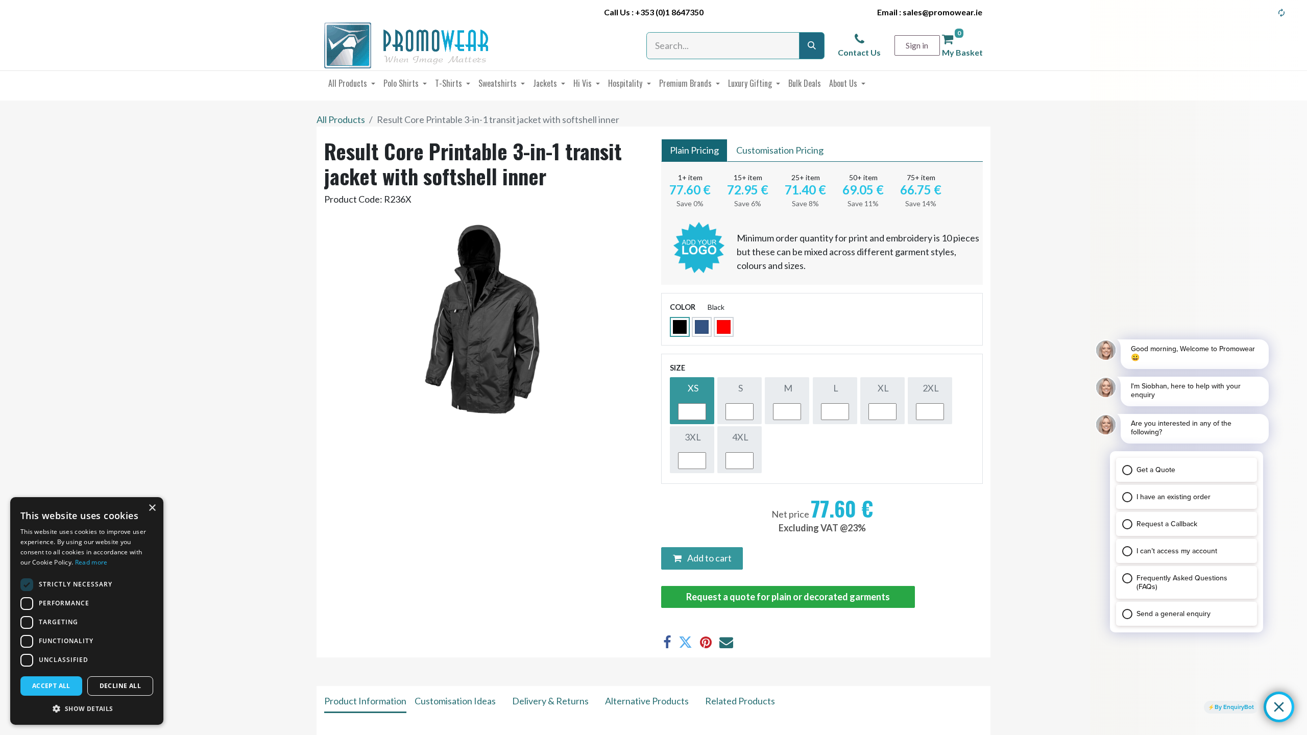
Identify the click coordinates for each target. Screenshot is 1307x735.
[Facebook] (667, 642)
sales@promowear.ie (942, 12)
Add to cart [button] (709, 558)
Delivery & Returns (550, 700)
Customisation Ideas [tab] (455, 700)
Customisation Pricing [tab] (780, 150)
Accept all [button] (51, 685)
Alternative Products (647, 700)
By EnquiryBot (1234, 706)
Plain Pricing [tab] (694, 150)
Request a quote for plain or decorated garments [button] (788, 596)
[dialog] (86, 611)
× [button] (152, 508)
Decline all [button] (120, 685)
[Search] (812, 45)
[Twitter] (685, 642)
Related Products (740, 700)
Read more (91, 562)
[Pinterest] (706, 642)
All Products (341, 119)
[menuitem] (351, 83)
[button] (86, 708)
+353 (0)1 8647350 (669, 12)
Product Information (365, 700)
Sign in (917, 45)
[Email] (726, 642)
